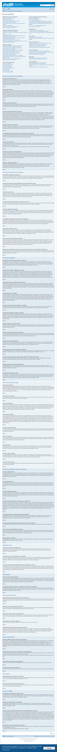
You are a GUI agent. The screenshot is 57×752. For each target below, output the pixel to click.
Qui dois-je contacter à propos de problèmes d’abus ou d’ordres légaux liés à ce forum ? (41, 65)
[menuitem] (9, 9)
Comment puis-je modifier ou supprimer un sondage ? (12, 51)
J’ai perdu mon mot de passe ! (8, 25)
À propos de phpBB (18, 697)
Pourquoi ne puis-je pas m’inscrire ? (9, 20)
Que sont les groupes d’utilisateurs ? (35, 20)
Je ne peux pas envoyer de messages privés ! (37, 30)
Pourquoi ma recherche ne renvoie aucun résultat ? (37, 44)
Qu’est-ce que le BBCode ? (7, 63)
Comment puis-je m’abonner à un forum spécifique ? (38, 53)
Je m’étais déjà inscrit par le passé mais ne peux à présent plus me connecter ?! (14, 24)
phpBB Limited (32, 694)
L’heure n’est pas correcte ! (7, 34)
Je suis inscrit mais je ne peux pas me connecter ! (11, 21)
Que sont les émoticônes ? (7, 65)
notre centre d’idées (21, 704)
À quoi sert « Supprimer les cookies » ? (9, 27)
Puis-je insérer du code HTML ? (8, 64)
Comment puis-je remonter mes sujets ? (9, 59)
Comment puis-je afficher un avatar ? (9, 38)
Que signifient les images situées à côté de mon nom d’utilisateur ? (14, 37)
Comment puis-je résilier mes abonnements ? (36, 54)
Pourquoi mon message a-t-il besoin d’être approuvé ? (12, 58)
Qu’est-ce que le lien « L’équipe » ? (35, 26)
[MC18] (8, 4)
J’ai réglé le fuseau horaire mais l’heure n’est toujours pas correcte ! (14, 35)
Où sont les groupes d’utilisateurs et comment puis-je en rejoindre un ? (41, 21)
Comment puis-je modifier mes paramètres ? (10, 31)
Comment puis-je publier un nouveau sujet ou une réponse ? (13, 45)
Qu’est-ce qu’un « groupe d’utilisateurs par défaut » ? (38, 25)
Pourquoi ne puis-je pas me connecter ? (9, 22)
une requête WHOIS (6, 714)
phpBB (25, 738)
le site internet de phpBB (11, 213)
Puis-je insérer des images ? (7, 66)
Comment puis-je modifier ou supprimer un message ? (12, 46)
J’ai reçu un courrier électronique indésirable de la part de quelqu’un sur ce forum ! (41, 33)
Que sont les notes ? (6, 69)
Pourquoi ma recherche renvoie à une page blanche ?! (38, 45)
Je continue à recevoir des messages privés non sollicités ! (39, 31)
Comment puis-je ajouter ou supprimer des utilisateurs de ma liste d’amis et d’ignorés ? (41, 39)
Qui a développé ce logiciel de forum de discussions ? (38, 62)
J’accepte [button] (49, 748)
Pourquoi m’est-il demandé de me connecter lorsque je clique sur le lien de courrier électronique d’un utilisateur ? (15, 41)
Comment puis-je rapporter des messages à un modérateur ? (13, 55)
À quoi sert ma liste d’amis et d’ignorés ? (35, 37)
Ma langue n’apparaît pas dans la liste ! (9, 36)
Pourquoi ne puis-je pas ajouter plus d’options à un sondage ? (13, 50)
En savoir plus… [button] (6, 749)
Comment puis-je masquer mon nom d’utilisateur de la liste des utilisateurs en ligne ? (15, 33)
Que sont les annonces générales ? (9, 67)
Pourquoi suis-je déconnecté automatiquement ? (11, 26)
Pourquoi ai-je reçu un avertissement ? (9, 54)
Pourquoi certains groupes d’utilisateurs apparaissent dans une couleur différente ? (41, 24)
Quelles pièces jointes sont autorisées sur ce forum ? (38, 57)
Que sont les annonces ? (7, 68)
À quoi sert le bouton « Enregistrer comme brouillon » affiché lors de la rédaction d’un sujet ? (14, 57)
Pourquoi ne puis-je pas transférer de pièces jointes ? (12, 53)
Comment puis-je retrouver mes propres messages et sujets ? (39, 47)
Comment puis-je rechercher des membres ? (36, 46)
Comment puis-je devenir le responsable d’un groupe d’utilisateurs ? (40, 22)
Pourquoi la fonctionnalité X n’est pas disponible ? (37, 63)
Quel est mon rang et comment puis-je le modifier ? (11, 39)
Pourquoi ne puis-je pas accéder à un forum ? (10, 52)
